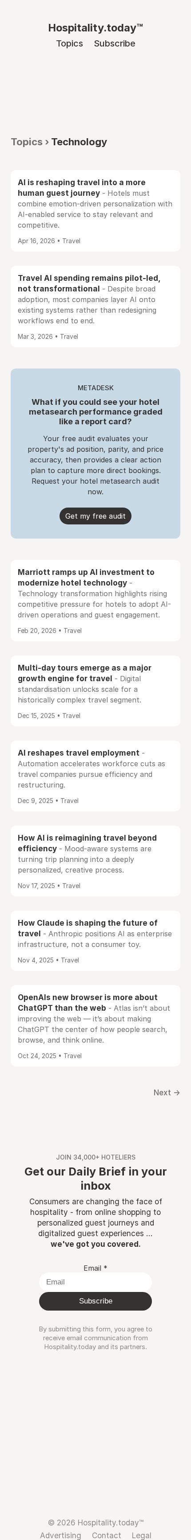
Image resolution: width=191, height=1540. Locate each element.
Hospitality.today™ (95, 27)
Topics (69, 43)
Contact (106, 1535)
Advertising (60, 1535)
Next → (167, 1092)
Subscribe (114, 43)
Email (95, 1268)
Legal (141, 1535)
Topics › (30, 141)
